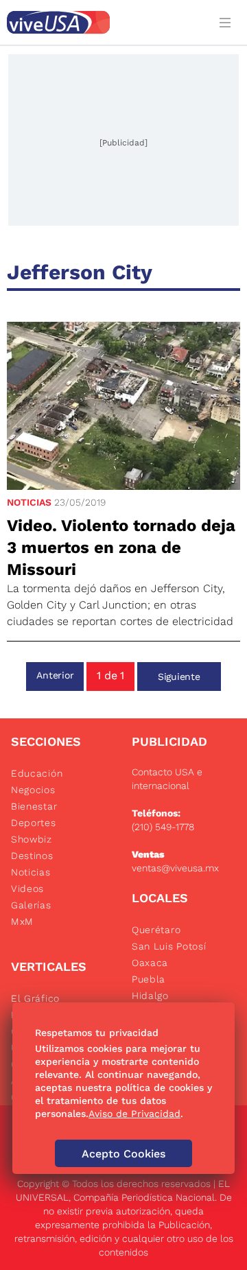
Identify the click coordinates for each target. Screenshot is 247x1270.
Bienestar (34, 806)
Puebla (148, 979)
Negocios (33, 789)
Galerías (31, 904)
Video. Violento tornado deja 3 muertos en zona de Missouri (121, 547)
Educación (36, 773)
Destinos (32, 855)
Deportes (33, 822)
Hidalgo (150, 995)
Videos (27, 888)
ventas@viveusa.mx (175, 867)
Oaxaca (150, 962)
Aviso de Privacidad (134, 1113)
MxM (22, 921)
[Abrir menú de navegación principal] (228, 22)
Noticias (29, 502)
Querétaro (156, 929)
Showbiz (31, 839)
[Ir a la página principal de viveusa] (104, 22)
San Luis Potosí (169, 946)
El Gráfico (35, 998)
